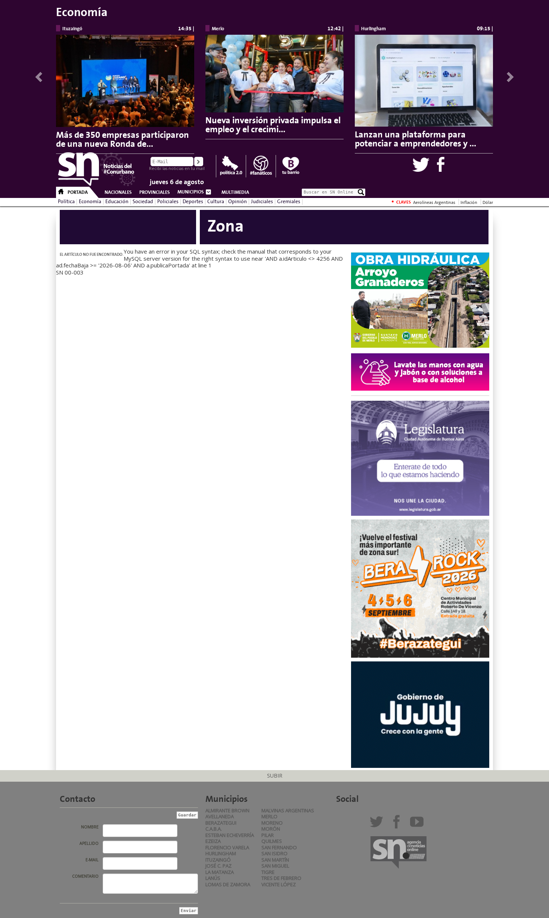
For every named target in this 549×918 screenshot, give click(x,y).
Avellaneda (219, 816)
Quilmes (271, 841)
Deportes (193, 201)
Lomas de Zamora (227, 884)
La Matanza (219, 872)
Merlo (269, 816)
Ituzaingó (218, 859)
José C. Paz (218, 865)
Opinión (237, 201)
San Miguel (275, 865)
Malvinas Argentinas (287, 810)
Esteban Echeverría (229, 835)
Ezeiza (213, 841)
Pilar (267, 835)
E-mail (92, 859)
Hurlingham (220, 853)
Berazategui (220, 822)
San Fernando (279, 847)
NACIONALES (118, 192)
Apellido (89, 843)
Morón (270, 828)
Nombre (90, 826)
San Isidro (274, 853)
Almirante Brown (227, 810)
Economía (90, 201)
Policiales (168, 201)
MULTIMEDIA (235, 192)
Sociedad (143, 201)
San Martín (275, 859)
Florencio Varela (227, 847)
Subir (274, 775)
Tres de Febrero (281, 878)
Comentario (85, 876)
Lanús (212, 878)
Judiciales (262, 201)
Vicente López (278, 884)
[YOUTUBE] (418, 824)
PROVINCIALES (154, 192)
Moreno (272, 822)
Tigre (267, 872)
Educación (116, 201)
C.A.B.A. (213, 828)
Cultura (215, 201)
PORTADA (78, 192)
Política (66, 201)
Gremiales (288, 201)
